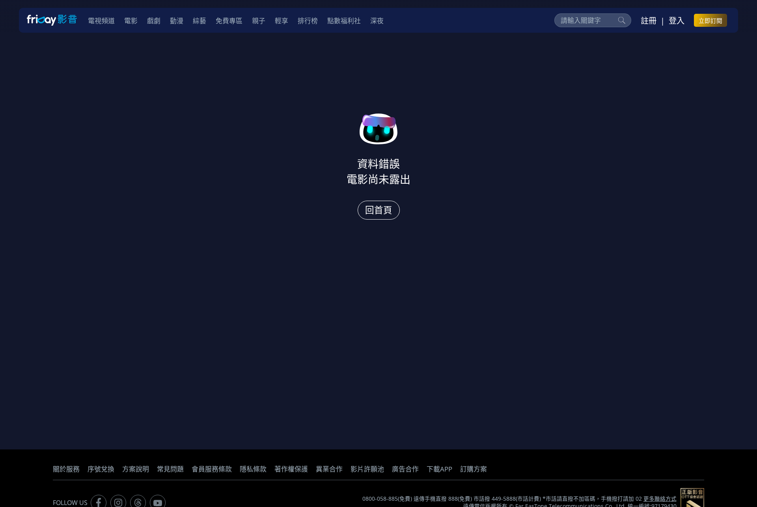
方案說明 (135, 468)
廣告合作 (405, 468)
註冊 (648, 20)
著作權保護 (291, 468)
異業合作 (329, 468)
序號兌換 (101, 468)
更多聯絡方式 (660, 498)
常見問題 (170, 468)
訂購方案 (473, 468)
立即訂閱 (710, 20)
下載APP (439, 468)
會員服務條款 (212, 468)
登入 (676, 20)
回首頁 (378, 210)
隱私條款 (253, 468)
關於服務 (66, 468)
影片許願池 (367, 468)
